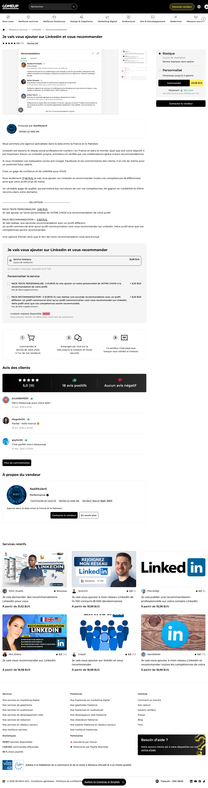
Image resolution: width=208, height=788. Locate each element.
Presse (141, 714)
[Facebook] (199, 781)
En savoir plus (89, 515)
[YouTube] (195, 781)
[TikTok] (204, 781)
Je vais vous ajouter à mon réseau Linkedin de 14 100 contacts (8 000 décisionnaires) (103, 599)
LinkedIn (36, 29)
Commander (174, 83)
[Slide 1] (134, 73)
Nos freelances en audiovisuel (86, 709)
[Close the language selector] (123, 782)
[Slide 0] (134, 56)
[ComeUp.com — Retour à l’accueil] (10, 7)
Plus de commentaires (16, 462)
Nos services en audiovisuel (17, 709)
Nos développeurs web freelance (88, 714)
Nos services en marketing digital (20, 700)
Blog (140, 719)
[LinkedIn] (191, 781)
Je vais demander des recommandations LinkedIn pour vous (29, 599)
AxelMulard (40, 125)
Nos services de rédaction (16, 719)
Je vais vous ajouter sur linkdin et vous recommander (97, 662)
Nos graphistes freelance (84, 704)
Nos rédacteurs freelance (84, 719)
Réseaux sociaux (18, 29)
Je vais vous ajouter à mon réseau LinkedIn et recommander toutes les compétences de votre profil (173, 664)
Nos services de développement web (22, 714)
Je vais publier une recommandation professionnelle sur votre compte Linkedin (169, 599)
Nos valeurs (144, 704)
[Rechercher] (74, 6)
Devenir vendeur (147, 709)
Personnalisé (172, 70)
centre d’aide (148, 750)
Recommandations (56, 29)
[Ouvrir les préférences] (199, 7)
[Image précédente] (75, 569)
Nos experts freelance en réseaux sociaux (93, 724)
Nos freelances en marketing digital (90, 700)
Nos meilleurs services (14, 729)
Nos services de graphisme (17, 704)
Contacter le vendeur (181, 103)
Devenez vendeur (182, 6)
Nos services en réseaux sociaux (20, 724)
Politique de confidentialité (71, 781)
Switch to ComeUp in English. (102, 781)
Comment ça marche (149, 700)
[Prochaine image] (133, 569)
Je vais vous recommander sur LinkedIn (29, 660)
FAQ (140, 724)
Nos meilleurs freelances (84, 729)
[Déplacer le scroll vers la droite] (204, 19)
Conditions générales (42, 781)
